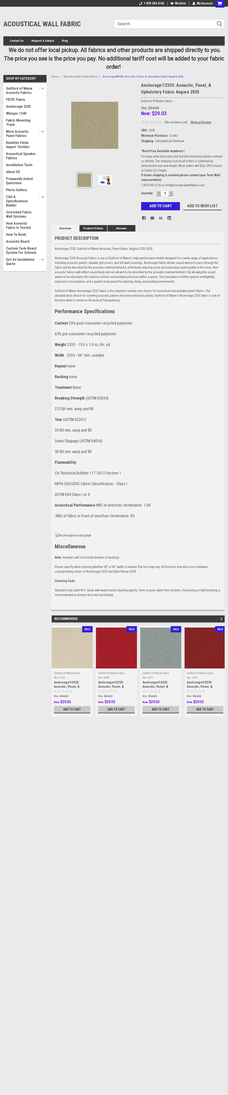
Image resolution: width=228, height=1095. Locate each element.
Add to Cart (72, 709)
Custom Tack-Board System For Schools (21, 250)
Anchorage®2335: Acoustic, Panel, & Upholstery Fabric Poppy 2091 (203, 685)
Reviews (121, 228)
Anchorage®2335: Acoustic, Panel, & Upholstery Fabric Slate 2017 (158, 685)
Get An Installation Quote (20, 261)
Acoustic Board (17, 241)
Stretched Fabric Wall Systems (19, 214)
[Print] (161, 218)
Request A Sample (42, 40)
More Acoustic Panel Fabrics (17, 133)
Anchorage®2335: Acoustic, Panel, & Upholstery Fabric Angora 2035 (143, 76)
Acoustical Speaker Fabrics (21, 156)
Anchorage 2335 (18, 106)
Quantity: (147, 193)
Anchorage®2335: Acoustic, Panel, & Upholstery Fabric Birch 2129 (70, 685)
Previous (55, 125)
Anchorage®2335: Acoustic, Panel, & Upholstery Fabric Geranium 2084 (111, 685)
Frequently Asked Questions (19, 181)
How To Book (16, 234)
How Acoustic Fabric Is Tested (18, 225)
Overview (65, 228)
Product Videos (93, 228)
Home (55, 76)
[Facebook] (144, 218)
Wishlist (180, 3)
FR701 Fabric (15, 99)
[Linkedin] (169, 218)
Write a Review (201, 122)
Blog (65, 40)
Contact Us (17, 40)
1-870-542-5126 (154, 3)
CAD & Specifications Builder (17, 201)
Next (133, 125)
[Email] (152, 218)
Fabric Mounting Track (18, 122)
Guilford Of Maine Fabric (67, 673)
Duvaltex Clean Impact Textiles (18, 145)
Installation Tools (19, 165)
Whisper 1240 (16, 113)
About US (13, 172)
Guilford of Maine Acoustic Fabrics (19, 90)
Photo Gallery (16, 190)
